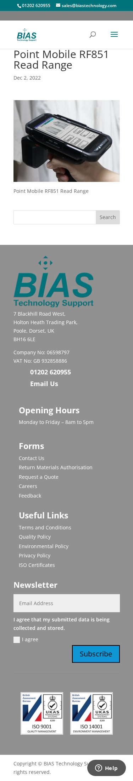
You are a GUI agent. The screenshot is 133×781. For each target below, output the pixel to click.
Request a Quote (39, 476)
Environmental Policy (43, 546)
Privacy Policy (34, 555)
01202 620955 (36, 5)
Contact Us (31, 458)
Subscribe (96, 654)
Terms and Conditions (45, 527)
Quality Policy (35, 536)
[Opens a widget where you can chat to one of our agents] (106, 768)
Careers (28, 486)
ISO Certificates (37, 565)
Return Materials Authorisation (56, 467)
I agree (30, 639)
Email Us (44, 383)
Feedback (30, 495)
